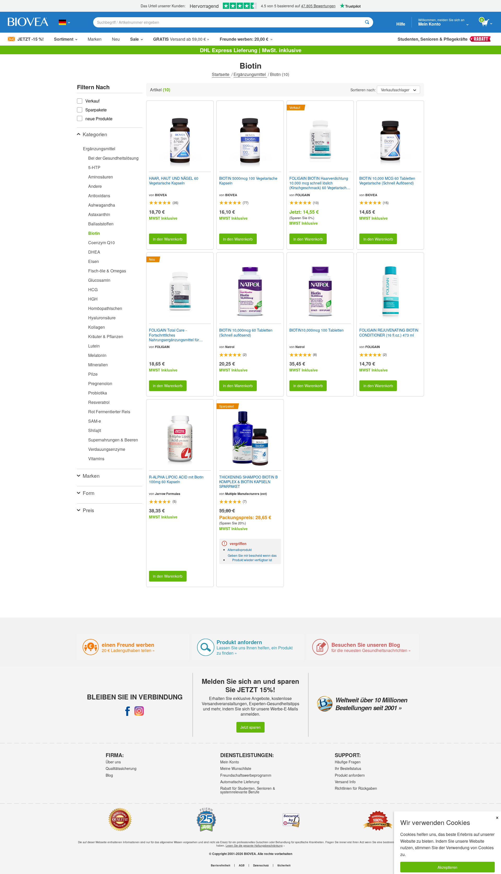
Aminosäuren (100, 177)
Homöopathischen (105, 308)
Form (88, 492)
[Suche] (367, 22)
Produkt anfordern (350, 775)
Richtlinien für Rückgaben (356, 788)
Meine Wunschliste (235, 768)
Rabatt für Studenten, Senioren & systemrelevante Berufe (247, 790)
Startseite (221, 74)
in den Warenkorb (167, 239)
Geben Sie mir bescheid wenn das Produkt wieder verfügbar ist (252, 557)
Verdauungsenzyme (106, 449)
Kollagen (96, 327)
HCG (93, 289)
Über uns (113, 761)
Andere (95, 186)
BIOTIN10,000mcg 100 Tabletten (316, 330)
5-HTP (94, 167)
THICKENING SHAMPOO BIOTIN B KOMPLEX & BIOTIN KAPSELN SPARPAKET (248, 482)
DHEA (94, 252)
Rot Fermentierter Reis (109, 412)
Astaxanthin (99, 214)
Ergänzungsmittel (250, 74)
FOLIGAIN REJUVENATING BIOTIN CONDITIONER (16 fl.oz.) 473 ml (388, 332)
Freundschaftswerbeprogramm (245, 775)
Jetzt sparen (250, 727)
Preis (88, 509)
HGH (93, 299)
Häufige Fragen (348, 761)
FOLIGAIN (302, 195)
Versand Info (345, 781)
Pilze (93, 374)
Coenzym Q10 (101, 243)
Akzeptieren (447, 867)
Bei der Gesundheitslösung (113, 158)
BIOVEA (161, 195)
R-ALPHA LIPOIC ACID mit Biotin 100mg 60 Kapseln (176, 479)
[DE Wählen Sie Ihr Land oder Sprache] (64, 22)
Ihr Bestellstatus (348, 768)
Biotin (94, 233)
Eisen (93, 261)
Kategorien (95, 133)
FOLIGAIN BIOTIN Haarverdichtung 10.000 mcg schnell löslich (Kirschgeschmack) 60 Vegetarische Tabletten (319, 183)
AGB (241, 865)
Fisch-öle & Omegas (107, 271)
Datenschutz (261, 865)
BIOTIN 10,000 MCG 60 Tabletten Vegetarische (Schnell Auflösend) (387, 180)
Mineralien (98, 365)
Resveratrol (99, 402)
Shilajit (94, 430)
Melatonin (97, 355)
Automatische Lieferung (239, 781)
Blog (109, 775)
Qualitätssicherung (121, 768)
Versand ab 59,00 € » (181, 39)
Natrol (229, 346)
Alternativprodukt (240, 549)
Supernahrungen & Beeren (113, 440)
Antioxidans (99, 196)
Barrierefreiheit (220, 865)
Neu (116, 39)
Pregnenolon (100, 383)
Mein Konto (229, 761)
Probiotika (97, 393)
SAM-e (94, 421)
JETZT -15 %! (30, 39)
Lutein (94, 346)
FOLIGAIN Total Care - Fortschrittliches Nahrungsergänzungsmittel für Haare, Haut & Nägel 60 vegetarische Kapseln (180, 335)
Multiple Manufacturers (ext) (246, 493)
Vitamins (96, 459)
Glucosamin (99, 280)
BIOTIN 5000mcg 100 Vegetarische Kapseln (248, 180)
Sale (134, 39)
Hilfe (400, 24)
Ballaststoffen (101, 224)
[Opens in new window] (127, 711)
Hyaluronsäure (102, 318)
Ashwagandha (101, 205)
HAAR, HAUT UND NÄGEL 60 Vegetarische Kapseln (173, 180)
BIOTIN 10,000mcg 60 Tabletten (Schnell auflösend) (245, 332)
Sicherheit (283, 865)
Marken (95, 39)
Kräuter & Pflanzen (105, 336)
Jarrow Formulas (167, 493)
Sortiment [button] (63, 39)
